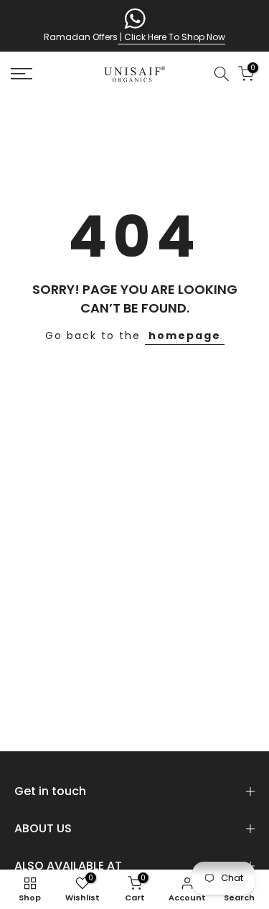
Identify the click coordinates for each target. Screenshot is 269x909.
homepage (184, 335)
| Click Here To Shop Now (171, 37)
